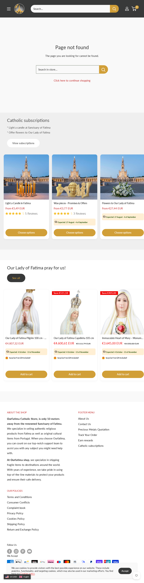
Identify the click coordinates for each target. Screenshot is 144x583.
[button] (17, 577)
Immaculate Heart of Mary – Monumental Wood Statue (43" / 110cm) (123, 338)
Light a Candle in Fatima (18, 203)
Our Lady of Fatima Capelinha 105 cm (74, 338)
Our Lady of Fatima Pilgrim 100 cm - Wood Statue (26, 338)
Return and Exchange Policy (23, 529)
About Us (83, 418)
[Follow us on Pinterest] (22, 551)
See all (16, 278)
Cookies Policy (16, 518)
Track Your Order (87, 434)
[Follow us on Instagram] (16, 551)
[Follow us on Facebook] (9, 551)
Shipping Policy (16, 524)
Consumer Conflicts (18, 502)
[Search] (114, 9)
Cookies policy (27, 573)
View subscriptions (23, 143)
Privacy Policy (15, 513)
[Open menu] (9, 9)
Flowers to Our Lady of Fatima (118, 203)
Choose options (26, 232)
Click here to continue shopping (72, 80)
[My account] (127, 9)
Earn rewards (85, 440)
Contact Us (84, 424)
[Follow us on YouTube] (29, 551)
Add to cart (26, 374)
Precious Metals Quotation (93, 429)
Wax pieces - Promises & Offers (70, 203)
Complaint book (16, 507)
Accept (125, 571)
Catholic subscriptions (91, 445)
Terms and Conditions (19, 497)
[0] (134, 9)
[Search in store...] (103, 69)
